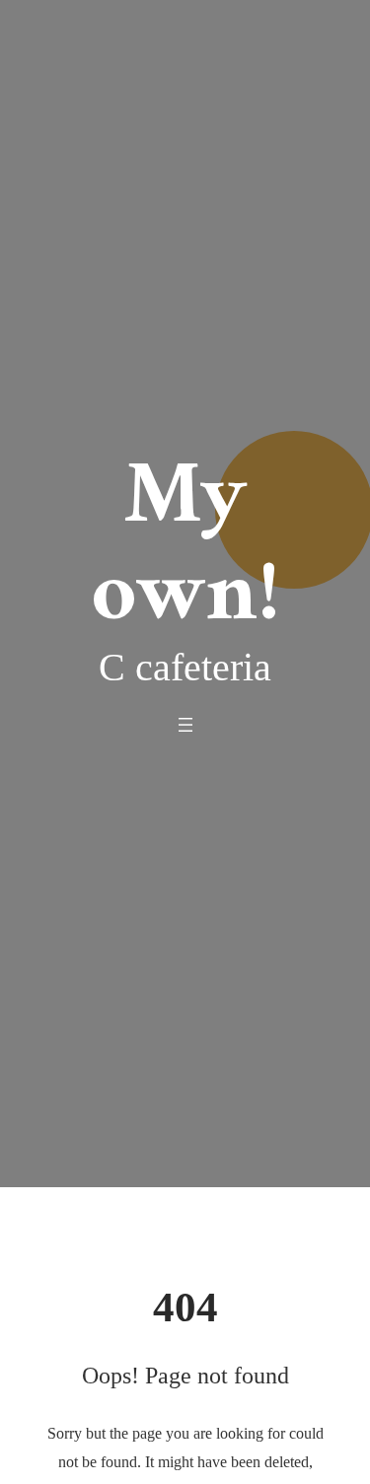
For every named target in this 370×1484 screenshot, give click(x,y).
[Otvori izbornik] (185, 725)
